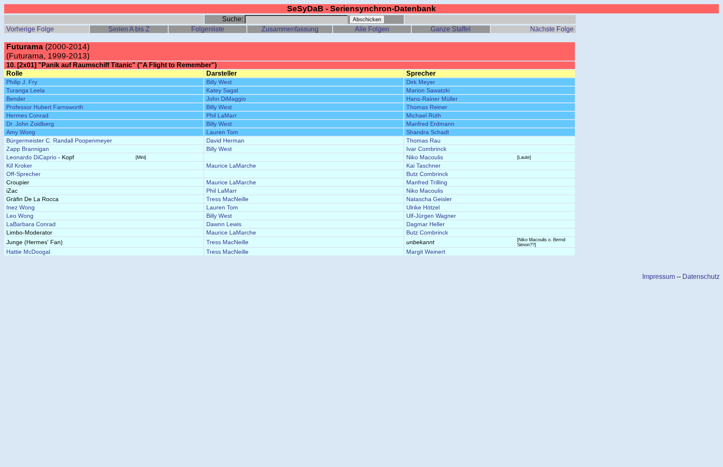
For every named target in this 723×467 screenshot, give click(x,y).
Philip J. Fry (21, 82)
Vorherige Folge (30, 29)
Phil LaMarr (221, 115)
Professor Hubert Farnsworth (44, 107)
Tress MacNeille (227, 199)
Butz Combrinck (427, 174)
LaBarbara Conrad (31, 224)
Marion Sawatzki (428, 90)
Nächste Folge (552, 29)
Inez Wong (20, 207)
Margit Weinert (425, 251)
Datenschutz (701, 276)
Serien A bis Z (129, 29)
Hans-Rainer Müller (432, 98)
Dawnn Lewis (223, 224)
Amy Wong (20, 132)
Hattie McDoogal (28, 251)
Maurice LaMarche (231, 165)
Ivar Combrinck (426, 148)
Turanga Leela (25, 90)
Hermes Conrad (27, 115)
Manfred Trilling (426, 182)
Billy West (219, 82)
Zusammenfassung (290, 29)
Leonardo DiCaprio (31, 157)
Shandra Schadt (427, 132)
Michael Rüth (423, 115)
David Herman (225, 140)
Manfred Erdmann (430, 123)
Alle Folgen (372, 29)
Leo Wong (19, 215)
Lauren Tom (222, 132)
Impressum (658, 276)
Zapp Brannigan (27, 148)
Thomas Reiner (426, 107)
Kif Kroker (19, 165)
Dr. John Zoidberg (30, 123)
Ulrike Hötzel (423, 207)
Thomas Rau (423, 140)
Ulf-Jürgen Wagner (431, 215)
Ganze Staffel (451, 29)
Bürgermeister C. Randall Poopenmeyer (59, 140)
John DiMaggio (226, 98)
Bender (16, 98)
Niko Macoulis (424, 157)
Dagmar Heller (425, 224)
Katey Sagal (222, 90)
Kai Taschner (423, 165)
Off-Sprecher (23, 174)
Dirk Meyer (420, 82)
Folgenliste (207, 29)
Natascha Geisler (429, 199)
